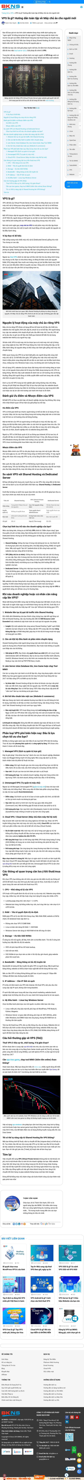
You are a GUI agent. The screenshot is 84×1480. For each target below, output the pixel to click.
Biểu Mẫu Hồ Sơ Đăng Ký (10, 1397)
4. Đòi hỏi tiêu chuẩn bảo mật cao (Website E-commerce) (25, 146)
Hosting (71, 58)
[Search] (49, 1)
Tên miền (72, 149)
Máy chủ (72, 136)
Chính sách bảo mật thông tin (12, 1400)
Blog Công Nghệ (72, 39)
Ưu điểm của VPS (12, 123)
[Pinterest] (72, 1417)
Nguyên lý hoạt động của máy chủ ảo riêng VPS (20, 117)
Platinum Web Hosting (51, 1362)
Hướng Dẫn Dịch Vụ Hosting (73, 78)
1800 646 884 (54, 1446)
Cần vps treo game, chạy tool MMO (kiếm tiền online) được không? (29, 186)
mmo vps (37, 1067)
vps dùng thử (7, 864)
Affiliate (4, 1375)
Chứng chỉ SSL (74, 44)
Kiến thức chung (71, 125)
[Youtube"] (77, 1417)
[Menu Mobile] (22, 7)
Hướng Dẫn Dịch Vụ (72, 71)
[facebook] (67, 1417)
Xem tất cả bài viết (72, 184)
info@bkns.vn (53, 1453)
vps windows (17, 1125)
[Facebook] (14, 1224)
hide (37, 108)
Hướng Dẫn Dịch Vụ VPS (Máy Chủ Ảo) (73, 92)
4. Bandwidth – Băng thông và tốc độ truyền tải (22, 172)
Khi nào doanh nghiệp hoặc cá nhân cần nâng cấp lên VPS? (24, 134)
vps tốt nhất (28, 1047)
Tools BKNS (73, 165)
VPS (12, 13)
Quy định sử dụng (15, 1445)
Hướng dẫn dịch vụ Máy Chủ (53, 1397)
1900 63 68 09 (54, 1442)
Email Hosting (48, 1365)
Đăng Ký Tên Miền (50, 1359)
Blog (3, 1368)
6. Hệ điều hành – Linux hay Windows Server (21, 178)
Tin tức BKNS (73, 161)
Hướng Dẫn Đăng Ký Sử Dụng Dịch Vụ (73, 101)
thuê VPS (13, 257)
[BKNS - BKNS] (11, 7)
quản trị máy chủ (39, 787)
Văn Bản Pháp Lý (7, 1394)
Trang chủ (5, 13)
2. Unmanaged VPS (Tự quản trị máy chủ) (20, 154)
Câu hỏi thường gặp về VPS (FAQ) (15, 181)
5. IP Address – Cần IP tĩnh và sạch (18, 175)
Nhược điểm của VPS (13, 126)
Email (71, 54)
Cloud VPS (47, 1368)
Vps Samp (53, 1069)
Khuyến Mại (5, 1372)
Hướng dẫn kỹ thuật (72, 109)
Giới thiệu (5, 1359)
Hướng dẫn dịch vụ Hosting (53, 1394)
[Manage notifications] (4, 1475)
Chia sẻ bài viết (50, 23)
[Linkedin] (19, 1224)
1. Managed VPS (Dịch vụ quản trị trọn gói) (20, 151)
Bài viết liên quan (13, 1238)
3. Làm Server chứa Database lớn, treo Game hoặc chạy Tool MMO (28, 143)
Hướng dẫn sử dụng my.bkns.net (54, 1388)
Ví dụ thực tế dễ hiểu (13, 114)
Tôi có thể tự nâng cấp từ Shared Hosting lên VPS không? (25, 189)
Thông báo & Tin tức (72, 155)
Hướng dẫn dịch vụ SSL (51, 1400)
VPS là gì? (7, 112)
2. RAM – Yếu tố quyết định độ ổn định (19, 166)
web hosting (50, 100)
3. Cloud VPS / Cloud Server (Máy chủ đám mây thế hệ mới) (26, 157)
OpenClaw (72, 140)
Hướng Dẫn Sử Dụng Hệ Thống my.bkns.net (73, 117)
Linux (71, 131)
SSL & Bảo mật (49, 1372)
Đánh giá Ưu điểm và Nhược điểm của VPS (18, 120)
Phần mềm (72, 145)
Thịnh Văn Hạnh (11, 23)
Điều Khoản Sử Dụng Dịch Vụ (11, 1385)
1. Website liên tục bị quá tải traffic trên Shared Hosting (25, 137)
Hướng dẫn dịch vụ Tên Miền (53, 1391)
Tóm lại (6, 192)
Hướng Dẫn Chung (72, 64)
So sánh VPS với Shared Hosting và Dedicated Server (22, 129)
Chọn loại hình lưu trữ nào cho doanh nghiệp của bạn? (24, 131)
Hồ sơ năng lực (7, 1362)
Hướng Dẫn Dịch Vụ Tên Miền (73, 84)
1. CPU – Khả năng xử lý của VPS (17, 163)
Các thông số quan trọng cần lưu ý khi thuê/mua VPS (22, 160)
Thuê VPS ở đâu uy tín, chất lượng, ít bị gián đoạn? (23, 183)
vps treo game (13, 1059)
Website (71, 174)
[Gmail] (22, 1224)
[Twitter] (16, 1224)
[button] (70, 1468)
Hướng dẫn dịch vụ (50, 1385)
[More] (24, 1224)
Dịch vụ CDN (73, 49)
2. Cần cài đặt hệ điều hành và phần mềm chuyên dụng (24, 140)
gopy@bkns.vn (44, 1459)
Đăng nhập (42, 2)
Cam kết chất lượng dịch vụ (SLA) (13, 1391)
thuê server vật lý (20, 50)
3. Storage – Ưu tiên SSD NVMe (17, 169)
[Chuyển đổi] (80, 109)
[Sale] (81, 7)
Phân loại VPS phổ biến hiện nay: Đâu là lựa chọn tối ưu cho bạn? (26, 149)
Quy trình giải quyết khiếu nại (11, 1388)
